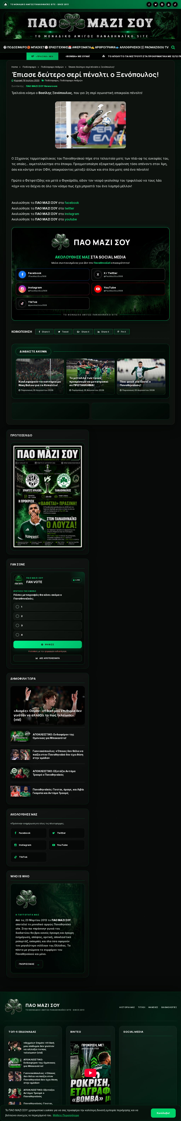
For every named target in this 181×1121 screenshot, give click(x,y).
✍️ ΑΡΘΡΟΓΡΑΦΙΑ (103, 47)
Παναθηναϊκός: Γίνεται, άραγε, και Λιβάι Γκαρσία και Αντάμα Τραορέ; (58, 791)
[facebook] (149, 4)
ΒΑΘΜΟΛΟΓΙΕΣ (169, 1007)
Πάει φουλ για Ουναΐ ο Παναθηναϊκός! (135, 383)
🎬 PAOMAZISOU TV (154, 47)
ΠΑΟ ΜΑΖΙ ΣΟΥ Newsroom (41, 86)
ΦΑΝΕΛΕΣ (153, 1007)
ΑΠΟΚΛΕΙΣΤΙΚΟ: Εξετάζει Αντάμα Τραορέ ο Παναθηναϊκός (54, 773)
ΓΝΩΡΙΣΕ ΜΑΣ (29, 964)
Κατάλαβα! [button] (163, 1113)
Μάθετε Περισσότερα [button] (66, 1115)
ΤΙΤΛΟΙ (141, 1007)
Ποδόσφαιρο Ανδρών (52, 67)
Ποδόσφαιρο (29, 67)
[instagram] (162, 4)
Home (14, 67)
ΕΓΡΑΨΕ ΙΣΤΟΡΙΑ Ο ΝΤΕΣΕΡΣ (150, 56)
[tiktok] (175, 4)
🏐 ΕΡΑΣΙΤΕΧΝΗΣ (56, 47)
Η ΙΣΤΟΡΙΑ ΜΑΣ (127, 1007)
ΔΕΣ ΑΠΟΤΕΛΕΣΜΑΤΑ (49, 658)
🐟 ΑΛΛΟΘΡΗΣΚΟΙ (128, 47)
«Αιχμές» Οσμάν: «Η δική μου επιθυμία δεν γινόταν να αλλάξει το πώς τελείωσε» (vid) (48, 715)
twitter (69, 208)
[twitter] (155, 4)
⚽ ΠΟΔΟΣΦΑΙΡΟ (15, 47)
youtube (71, 219)
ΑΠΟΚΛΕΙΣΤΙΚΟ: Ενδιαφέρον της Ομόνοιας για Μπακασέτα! (53, 736)
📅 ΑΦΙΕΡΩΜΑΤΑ (79, 47)
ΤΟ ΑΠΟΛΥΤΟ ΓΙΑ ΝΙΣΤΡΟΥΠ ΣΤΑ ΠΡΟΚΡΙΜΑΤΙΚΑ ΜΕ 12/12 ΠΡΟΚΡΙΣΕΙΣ (72, 56)
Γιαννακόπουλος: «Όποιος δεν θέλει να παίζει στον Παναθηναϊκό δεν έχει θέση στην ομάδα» (58, 755)
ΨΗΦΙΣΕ (49, 644)
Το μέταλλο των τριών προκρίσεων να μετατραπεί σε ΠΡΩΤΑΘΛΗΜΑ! (88, 381)
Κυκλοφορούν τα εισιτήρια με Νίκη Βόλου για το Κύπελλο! (40, 383)
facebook (72, 203)
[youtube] (168, 4)
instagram (72, 214)
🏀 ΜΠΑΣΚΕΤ (36, 47)
